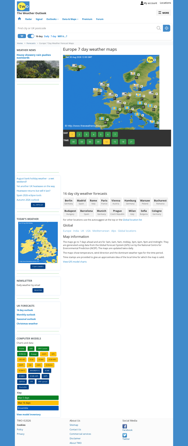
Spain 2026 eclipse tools (29, 195)
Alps (113, 230)
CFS (31, 381)
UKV (31, 348)
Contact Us (75, 429)
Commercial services (80, 433)
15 (115, 141)
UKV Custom (42, 348)
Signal (39, 19)
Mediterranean (100, 230)
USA (88, 230)
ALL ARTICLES (38, 205)
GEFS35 (22, 381)
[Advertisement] (38, 128)
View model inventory (29, 414)
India (76, 230)
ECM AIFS (52, 359)
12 (106, 141)
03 (82, 141)
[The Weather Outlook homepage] (19, 19)
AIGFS (44, 354)
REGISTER (38, 290)
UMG (39, 365)
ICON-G (22, 370)
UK (82, 230)
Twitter (126, 438)
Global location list (132, 219)
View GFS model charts (75, 261)
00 (73, 141)
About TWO (75, 442)
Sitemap (74, 424)
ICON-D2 (22, 354)
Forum (99, 19)
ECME (47, 370)
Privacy (20, 433)
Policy (20, 429)
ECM (31, 359)
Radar (28, 19)
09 (98, 141)
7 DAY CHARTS (38, 266)
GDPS (21, 365)
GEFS (45, 376)
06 (90, 141)
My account (150, 3)
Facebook (127, 430)
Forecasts (31, 43)
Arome (21, 348)
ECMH (41, 359)
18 (123, 141)
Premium (87, 19)
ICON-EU (49, 365)
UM (30, 365)
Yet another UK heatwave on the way (36, 186)
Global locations (127, 230)
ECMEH (22, 376)
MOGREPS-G (35, 370)
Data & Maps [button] (69, 19)
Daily (46, 36)
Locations (165, 2)
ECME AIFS (34, 376)
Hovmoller (23, 387)
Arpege (34, 354)
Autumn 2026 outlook (28, 199)
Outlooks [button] (51, 19)
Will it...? (62, 36)
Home (20, 43)
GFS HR (22, 359)
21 (131, 141)
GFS (53, 354)
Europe (67, 230)
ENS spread (42, 381)
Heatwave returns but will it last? (33, 190)
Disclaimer (75, 438)
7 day (53, 36)
